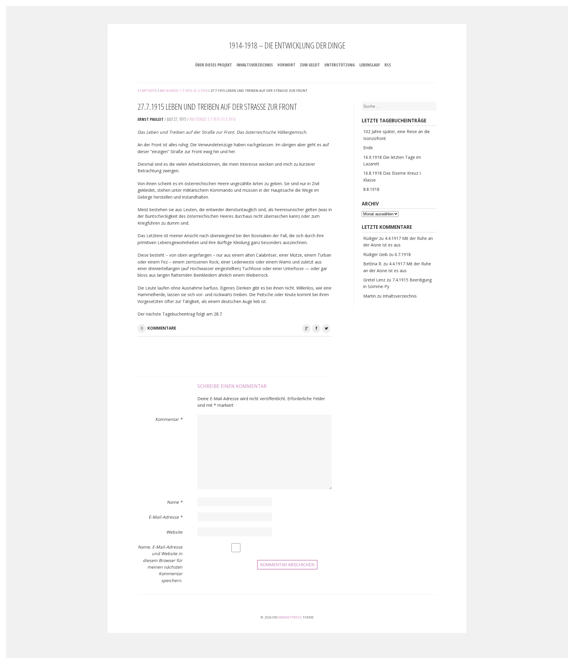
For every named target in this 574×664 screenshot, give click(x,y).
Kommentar (168, 419)
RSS (387, 65)
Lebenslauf (369, 65)
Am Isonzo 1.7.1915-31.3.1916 (213, 119)
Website (174, 532)
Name (174, 502)
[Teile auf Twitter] (326, 328)
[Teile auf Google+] (306, 328)
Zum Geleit (310, 65)
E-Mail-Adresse (165, 517)
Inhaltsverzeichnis (254, 65)
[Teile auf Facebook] (316, 328)
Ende (368, 147)
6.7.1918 (403, 254)
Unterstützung (339, 65)
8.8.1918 (371, 189)
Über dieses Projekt (213, 65)
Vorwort (286, 65)
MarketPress (290, 617)
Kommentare (161, 328)
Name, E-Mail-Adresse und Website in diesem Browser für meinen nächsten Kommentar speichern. (160, 563)
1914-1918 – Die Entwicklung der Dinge (287, 45)
